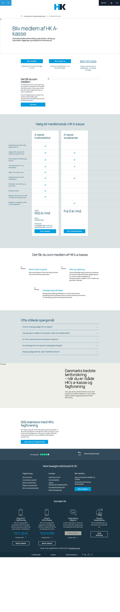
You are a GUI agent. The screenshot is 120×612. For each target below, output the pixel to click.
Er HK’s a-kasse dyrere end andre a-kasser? (40, 339)
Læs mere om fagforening (34, 442)
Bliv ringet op (60, 61)
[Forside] (21, 16)
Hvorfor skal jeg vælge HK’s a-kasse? (37, 327)
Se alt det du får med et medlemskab (83, 483)
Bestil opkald (21, 543)
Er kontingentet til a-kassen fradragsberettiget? (42, 345)
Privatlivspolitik (36, 555)
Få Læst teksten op (71, 555)
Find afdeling (99, 534)
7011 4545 (21, 533)
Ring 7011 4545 (88, 61)
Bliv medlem (32, 61)
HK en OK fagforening (91, 453)
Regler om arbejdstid (29, 485)
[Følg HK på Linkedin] (85, 555)
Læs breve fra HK (54, 477)
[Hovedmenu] (3, 3)
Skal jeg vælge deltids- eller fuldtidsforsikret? (41, 351)
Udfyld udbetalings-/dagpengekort (58, 484)
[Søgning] (8, 3)
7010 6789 (47, 533)
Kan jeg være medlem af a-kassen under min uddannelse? (46, 333)
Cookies (53, 555)
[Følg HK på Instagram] (89, 555)
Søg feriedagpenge (55, 490)
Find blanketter (54, 480)
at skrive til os (74, 548)
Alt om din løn (27, 477)
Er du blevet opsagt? (29, 480)
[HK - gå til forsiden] (60, 7)
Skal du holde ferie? (29, 483)
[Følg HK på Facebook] (82, 555)
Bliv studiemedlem (74, 231)
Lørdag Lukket (19, 537)
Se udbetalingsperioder (57, 487)
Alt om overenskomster (30, 488)
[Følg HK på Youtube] (92, 554)
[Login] (111, 3)
